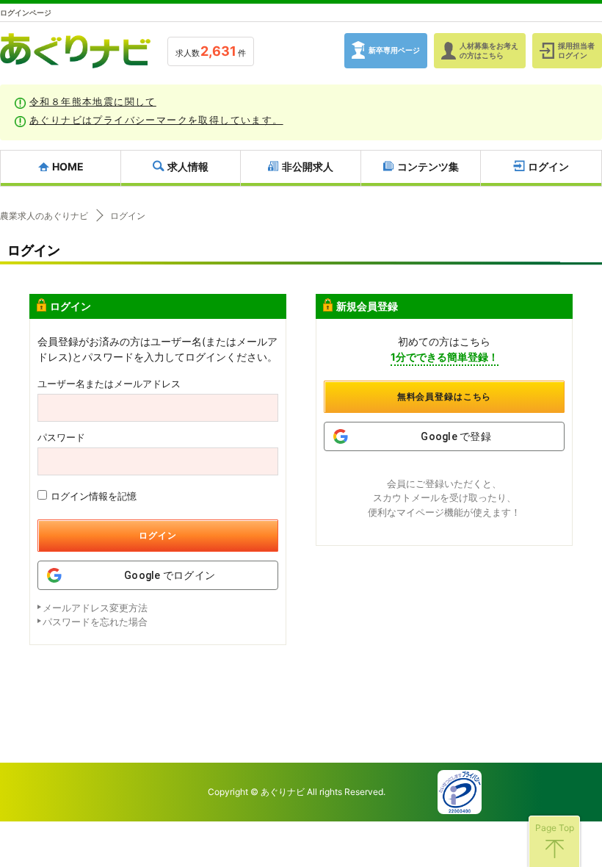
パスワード (61, 437)
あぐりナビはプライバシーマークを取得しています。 (156, 120)
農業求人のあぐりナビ (44, 216)
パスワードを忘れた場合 (95, 621)
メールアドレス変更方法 (95, 608)
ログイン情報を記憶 (94, 496)
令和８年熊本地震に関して (92, 101)
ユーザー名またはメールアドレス (109, 384)
